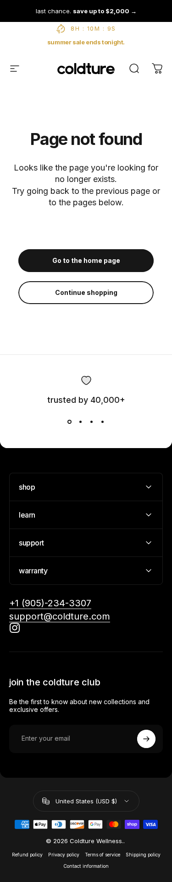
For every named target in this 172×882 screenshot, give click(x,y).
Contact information (86, 866)
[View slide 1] (69, 422)
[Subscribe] (146, 739)
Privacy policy (63, 855)
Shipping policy (143, 855)
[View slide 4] (102, 422)
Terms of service (102, 855)
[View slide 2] (80, 422)
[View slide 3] (91, 422)
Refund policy (27, 855)
